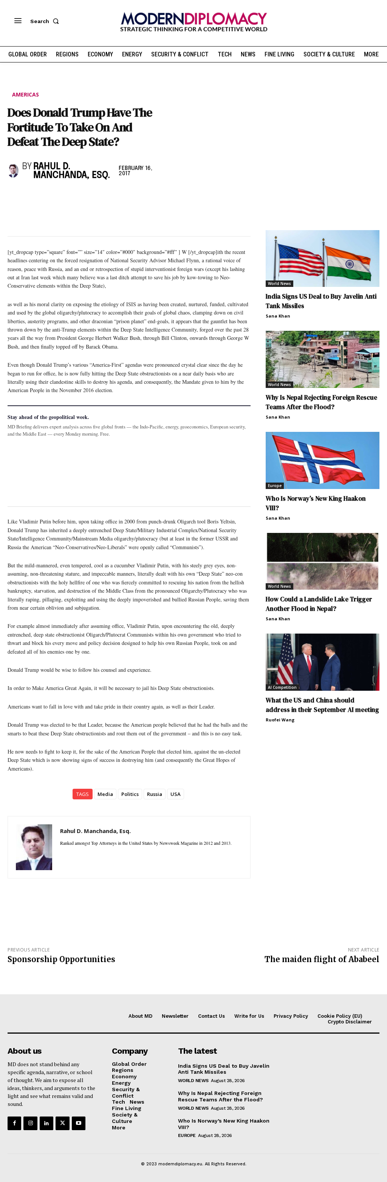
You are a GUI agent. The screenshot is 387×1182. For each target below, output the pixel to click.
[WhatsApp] (49, 196)
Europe (275, 485)
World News (279, 283)
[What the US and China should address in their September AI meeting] (322, 662)
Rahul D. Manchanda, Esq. (71, 171)
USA (175, 794)
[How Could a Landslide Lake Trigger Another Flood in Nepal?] (322, 561)
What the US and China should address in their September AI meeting (322, 705)
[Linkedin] (67, 196)
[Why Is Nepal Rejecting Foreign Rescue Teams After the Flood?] (322, 359)
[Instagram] (30, 1123)
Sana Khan (278, 316)
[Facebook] (15, 196)
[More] (120, 196)
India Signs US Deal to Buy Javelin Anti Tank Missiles (223, 1069)
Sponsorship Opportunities (61, 959)
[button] (46, 21)
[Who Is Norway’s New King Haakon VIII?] (322, 460)
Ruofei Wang (280, 720)
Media (105, 794)
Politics (130, 794)
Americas (25, 94)
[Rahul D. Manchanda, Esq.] (13, 171)
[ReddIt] (84, 196)
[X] (32, 196)
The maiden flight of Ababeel (322, 959)
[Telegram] (102, 196)
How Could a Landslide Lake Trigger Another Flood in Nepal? (319, 604)
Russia (154, 794)
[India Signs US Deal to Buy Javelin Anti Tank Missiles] (322, 258)
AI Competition (282, 687)
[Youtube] (78, 1123)
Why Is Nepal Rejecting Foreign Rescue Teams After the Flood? (321, 402)
